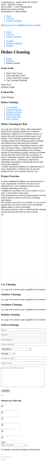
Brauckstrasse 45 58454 (11, 11)
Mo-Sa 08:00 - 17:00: (10, 7)
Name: (9, 73)
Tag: (8, 80)
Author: (9, 78)
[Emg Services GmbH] (11, 25)
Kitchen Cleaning (13, 114)
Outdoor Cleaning (13, 109)
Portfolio (9, 61)
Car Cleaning (11, 107)
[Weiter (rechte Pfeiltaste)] (5, 459)
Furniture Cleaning (14, 112)
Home (8, 58)
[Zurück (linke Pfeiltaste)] (2, 459)
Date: (8, 75)
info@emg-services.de (10, 9)
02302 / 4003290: (8, 4)
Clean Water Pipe (13, 116)
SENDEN (5, 391)
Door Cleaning (12, 119)
